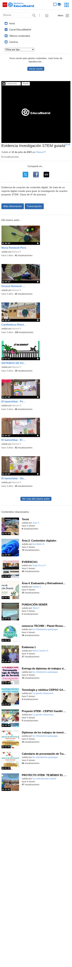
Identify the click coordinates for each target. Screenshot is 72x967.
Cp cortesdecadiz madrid (44, 779)
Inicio (12, 23)
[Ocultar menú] (63, 15)
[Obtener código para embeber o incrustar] (46, 174)
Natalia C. (37, 587)
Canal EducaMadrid (20, 29)
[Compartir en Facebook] (36, 174)
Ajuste (67, 144)
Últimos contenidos (19, 35)
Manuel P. (41, 152)
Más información (12, 206)
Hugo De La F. (39, 565)
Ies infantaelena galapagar (45, 629)
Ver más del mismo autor (36, 498)
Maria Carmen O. (40, 651)
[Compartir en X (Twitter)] (25, 174)
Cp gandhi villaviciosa (42, 693)
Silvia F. (36, 608)
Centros (13, 42)
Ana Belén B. (38, 544)
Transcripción (34, 206)
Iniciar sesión (36, 68)
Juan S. (36, 523)
